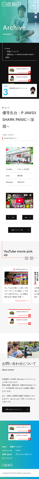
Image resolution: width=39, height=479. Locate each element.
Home (4, 446)
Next (26, 217)
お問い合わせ (7, 454)
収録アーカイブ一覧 (17, 230)
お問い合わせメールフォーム (13, 409)
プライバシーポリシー (23, 454)
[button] (26, 258)
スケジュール (7, 450)
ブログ (17, 450)
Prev (13, 217)
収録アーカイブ (16, 446)
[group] (19, 90)
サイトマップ (7, 458)
